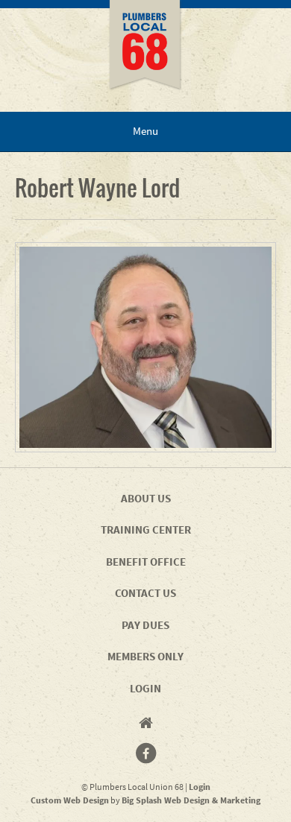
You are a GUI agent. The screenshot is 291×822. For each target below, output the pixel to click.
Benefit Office (146, 561)
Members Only (145, 656)
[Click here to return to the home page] (145, 56)
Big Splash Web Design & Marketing (191, 800)
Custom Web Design (70, 800)
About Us (146, 498)
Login (145, 688)
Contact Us (145, 593)
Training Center (146, 529)
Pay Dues (145, 625)
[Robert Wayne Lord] (145, 347)
